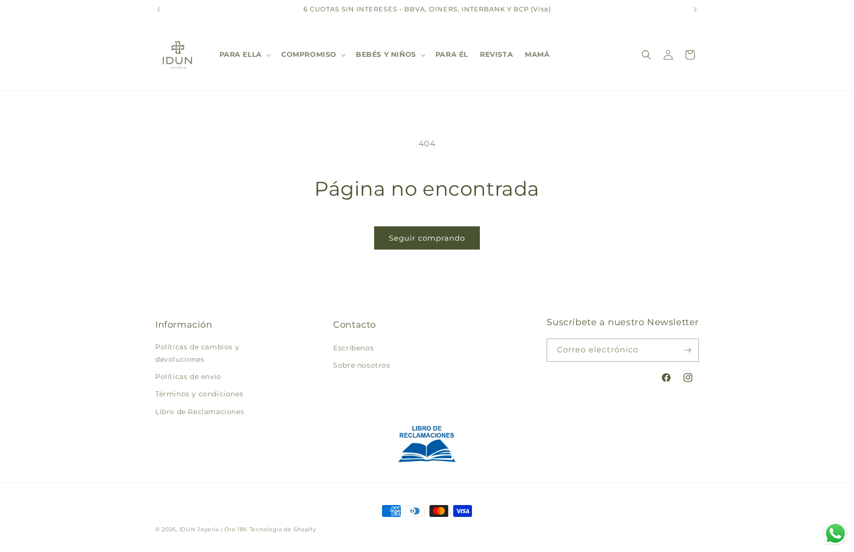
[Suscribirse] (687, 350)
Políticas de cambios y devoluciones (197, 353)
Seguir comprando (427, 238)
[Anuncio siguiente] (695, 9)
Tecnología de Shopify (283, 529)
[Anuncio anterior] (159, 9)
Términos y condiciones (199, 393)
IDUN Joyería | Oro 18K (213, 529)
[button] (244, 54)
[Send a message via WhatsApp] (835, 533)
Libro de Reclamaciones (199, 411)
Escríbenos (353, 347)
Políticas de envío (188, 376)
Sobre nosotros (361, 365)
